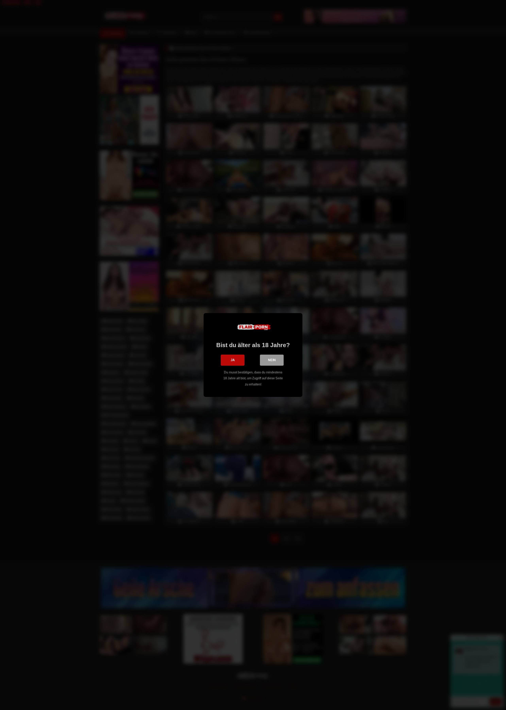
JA (233, 360)
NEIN (272, 360)
